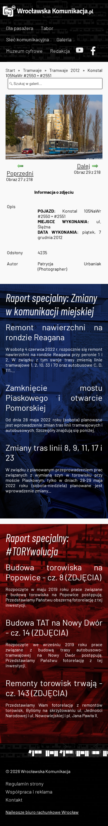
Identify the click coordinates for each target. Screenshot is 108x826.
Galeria (63, 39)
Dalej (83, 165)
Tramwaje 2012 (64, 70)
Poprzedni (20, 173)
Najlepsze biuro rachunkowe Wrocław (42, 812)
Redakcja (60, 51)
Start (10, 70)
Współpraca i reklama (29, 792)
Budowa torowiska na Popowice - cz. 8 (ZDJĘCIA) (54, 572)
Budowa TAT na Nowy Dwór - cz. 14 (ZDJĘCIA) (54, 627)
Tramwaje (32, 70)
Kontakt (14, 800)
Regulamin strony (24, 783)
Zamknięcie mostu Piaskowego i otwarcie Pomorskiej (54, 397)
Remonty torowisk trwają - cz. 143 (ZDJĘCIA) (54, 688)
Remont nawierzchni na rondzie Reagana (54, 332)
